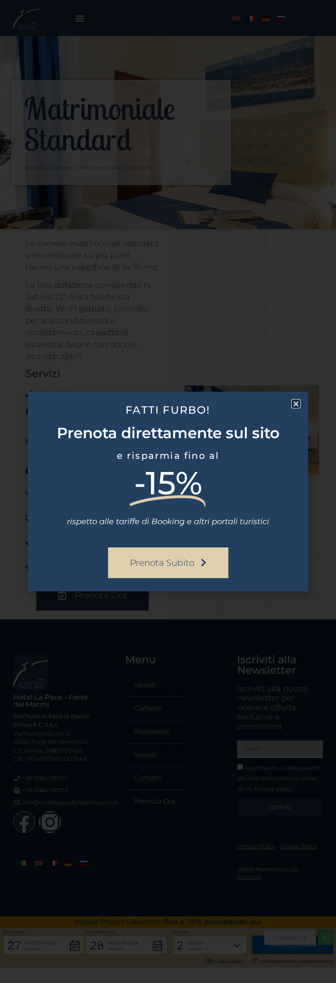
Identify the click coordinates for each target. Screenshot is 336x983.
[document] (168, 491)
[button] (296, 403)
